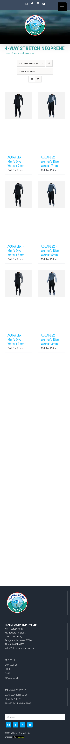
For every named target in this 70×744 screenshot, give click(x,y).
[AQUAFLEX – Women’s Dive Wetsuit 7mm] (51, 122)
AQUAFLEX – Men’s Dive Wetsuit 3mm (15, 339)
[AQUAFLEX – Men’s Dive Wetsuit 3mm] (18, 300)
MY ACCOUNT (11, 677)
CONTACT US (11, 664)
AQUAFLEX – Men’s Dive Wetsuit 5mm (15, 250)
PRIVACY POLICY (13, 699)
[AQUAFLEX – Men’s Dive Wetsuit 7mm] (18, 122)
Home (7, 53)
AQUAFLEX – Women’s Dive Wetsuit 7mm (50, 161)
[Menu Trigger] (62, 6)
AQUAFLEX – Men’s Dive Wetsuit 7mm (15, 161)
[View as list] (38, 79)
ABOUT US (10, 660)
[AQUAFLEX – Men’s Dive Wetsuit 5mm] (18, 211)
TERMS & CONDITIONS (15, 690)
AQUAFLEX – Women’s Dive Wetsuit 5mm (50, 250)
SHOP (8, 669)
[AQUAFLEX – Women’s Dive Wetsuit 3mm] (51, 300)
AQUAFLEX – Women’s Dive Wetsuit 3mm (50, 339)
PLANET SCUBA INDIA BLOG (18, 703)
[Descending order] (49, 63)
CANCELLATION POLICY (16, 694)
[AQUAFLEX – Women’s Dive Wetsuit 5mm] (51, 211)
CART (7, 673)
